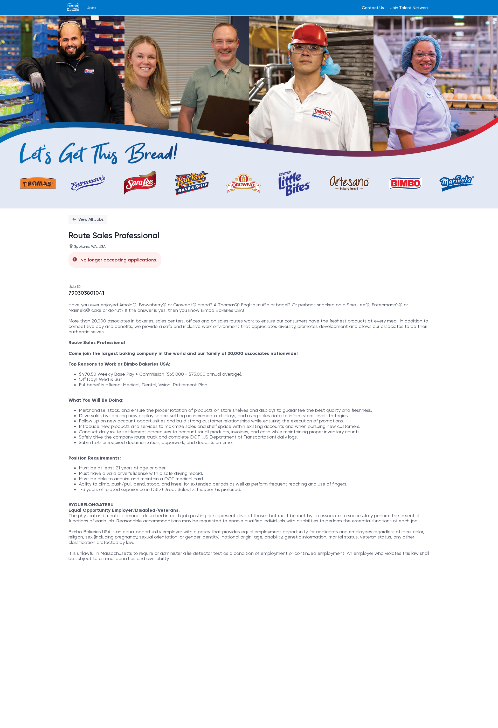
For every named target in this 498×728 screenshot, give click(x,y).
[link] (73, 7)
